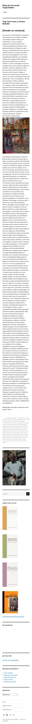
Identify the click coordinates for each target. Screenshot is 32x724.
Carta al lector (6, 709)
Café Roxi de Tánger (19, 421)
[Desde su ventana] (13, 30)
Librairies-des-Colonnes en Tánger (11, 432)
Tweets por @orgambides (10, 660)
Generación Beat (11, 427)
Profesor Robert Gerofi (8, 439)
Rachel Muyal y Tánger (20, 439)
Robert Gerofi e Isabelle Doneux (10, 440)
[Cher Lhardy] (8, 673)
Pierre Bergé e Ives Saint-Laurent (19, 437)
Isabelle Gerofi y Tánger (21, 427)
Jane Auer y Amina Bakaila (9, 429)
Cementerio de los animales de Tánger (12, 422)
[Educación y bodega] (10, 675)
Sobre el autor (6, 705)
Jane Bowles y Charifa (12, 431)
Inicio (4, 702)
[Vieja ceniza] (8, 679)
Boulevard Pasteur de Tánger (19, 419)
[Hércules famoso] (10, 677)
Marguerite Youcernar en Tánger (15, 434)
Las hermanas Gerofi (23, 431)
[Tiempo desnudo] (10, 681)
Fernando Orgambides (11, 418)
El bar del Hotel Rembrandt (19, 424)
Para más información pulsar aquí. (13, 616)
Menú (5, 12)
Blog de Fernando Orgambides (10, 6)
